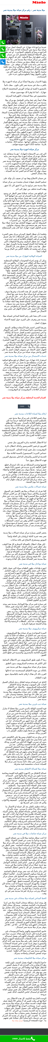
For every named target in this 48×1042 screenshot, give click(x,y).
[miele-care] (39, 2)
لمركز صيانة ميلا (17, 1020)
